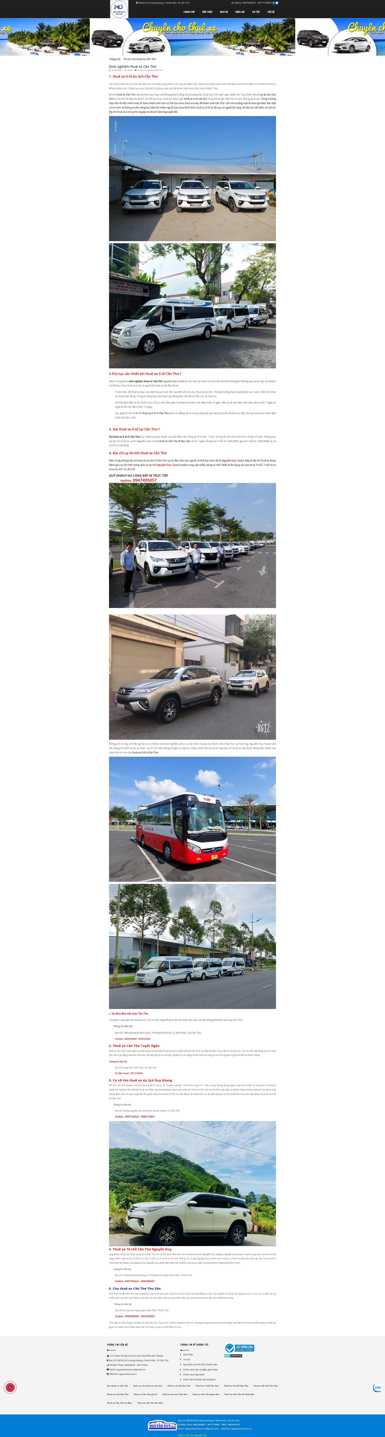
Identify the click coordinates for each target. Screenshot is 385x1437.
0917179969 (264, 2)
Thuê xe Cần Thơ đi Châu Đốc (239, 1394)
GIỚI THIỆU (207, 11)
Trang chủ (114, 59)
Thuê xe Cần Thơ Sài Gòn (150, 1403)
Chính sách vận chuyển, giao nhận (200, 1369)
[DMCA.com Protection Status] (233, 1355)
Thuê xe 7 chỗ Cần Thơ (207, 1386)
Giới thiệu (188, 1354)
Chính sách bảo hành (194, 1374)
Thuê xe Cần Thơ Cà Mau (119, 1403)
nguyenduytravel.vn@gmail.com (130, 1369)
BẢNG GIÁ (239, 11)
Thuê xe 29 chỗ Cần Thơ (265, 1386)
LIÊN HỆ (270, 11)
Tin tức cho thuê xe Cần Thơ (139, 59)
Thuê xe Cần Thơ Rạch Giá (205, 1394)
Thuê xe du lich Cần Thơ (174, 1394)
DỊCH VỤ (224, 11)
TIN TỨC (256, 11)
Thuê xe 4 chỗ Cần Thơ (179, 1386)
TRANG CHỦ (189, 11)
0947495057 (249, 2)
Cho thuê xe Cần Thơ (117, 1386)
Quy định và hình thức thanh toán (200, 1364)
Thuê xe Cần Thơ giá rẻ (145, 1394)
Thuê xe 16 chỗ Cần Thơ (236, 1386)
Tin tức (186, 1359)
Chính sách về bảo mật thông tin (199, 1379)
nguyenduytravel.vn (128, 1374)
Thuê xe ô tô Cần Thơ (118, 1394)
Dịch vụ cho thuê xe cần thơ (147, 1386)
